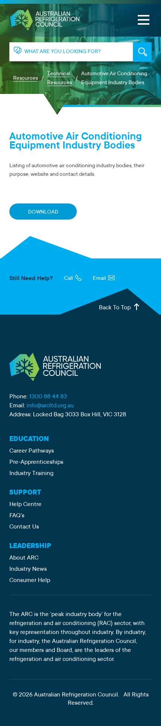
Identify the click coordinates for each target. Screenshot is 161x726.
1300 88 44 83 (48, 396)
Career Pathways (31, 451)
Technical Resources (59, 78)
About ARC (24, 558)
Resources (25, 79)
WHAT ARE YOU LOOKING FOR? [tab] (62, 52)
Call (69, 279)
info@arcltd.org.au (50, 405)
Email (100, 279)
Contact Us (24, 527)
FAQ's (16, 515)
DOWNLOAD (43, 212)
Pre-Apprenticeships (36, 462)
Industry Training (31, 473)
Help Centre (25, 504)
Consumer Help (29, 580)
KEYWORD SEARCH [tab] (142, 52)
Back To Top (115, 307)
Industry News (28, 569)
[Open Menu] (143, 19)
